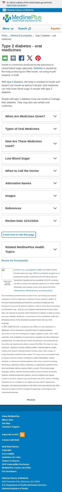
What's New (7, 420)
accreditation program (47, 273)
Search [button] (22, 28)
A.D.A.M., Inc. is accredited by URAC (28, 270)
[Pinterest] (38, 58)
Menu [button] (6, 28)
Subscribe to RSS (10, 434)
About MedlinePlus (11, 416)
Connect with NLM (10, 440)
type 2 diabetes (15, 81)
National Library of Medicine (20, 10)
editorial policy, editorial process (26, 290)
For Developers (9, 471)
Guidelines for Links (11, 457)
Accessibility (8, 454)
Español (55, 28)
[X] (29, 58)
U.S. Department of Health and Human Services (24, 485)
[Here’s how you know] (31, 4)
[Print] (13, 58)
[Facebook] (21, 58)
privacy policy (47, 290)
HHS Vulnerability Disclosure (15, 464)
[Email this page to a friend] (5, 58)
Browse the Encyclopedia (15, 260)
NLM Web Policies (10, 447)
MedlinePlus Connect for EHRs (16, 468)
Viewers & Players (10, 461)
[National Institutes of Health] (5, 10)
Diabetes (38, 68)
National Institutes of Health (15, 488)
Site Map (6, 423)
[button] (55, 116)
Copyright (6, 450)
